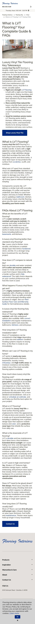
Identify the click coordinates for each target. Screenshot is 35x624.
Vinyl (27, 15)
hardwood (26, 249)
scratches (17, 162)
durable (13, 265)
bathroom (20, 197)
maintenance (11, 515)
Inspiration (6, 565)
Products (5, 560)
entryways (6, 363)
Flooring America (7, 15)
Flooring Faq (19, 15)
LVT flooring (26, 90)
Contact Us (10, 524)
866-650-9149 (6, 6)
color (14, 424)
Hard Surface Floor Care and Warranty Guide (15, 302)
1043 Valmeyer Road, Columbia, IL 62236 (14, 590)
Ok (17, 617)
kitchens (15, 325)
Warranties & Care (9, 570)
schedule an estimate (17, 397)
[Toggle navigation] (31, 7)
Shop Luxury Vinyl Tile (14, 133)
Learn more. (14, 613)
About (4, 575)
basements (6, 234)
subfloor (20, 339)
